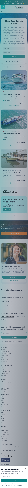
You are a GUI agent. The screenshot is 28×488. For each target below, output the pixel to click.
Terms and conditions (8, 485)
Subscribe (14, 481)
